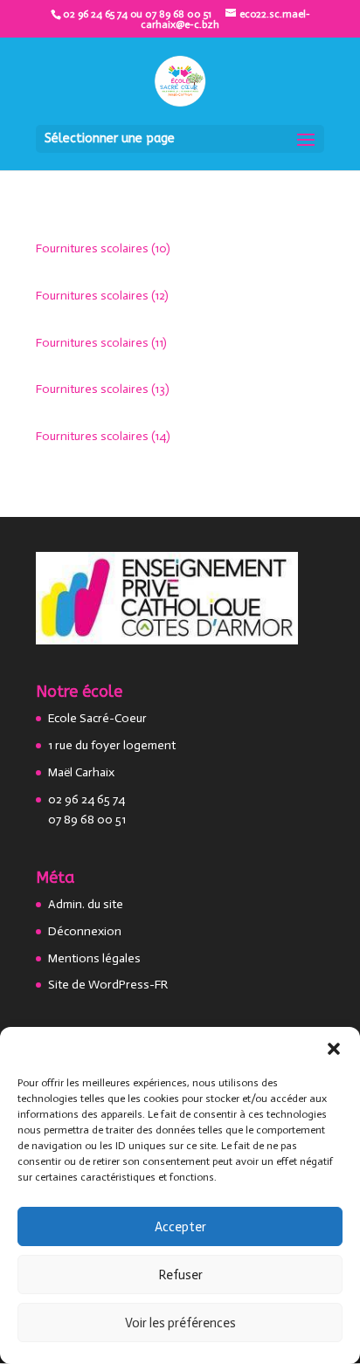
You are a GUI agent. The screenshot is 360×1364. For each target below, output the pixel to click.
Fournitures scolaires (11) (101, 342)
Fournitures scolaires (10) (103, 248)
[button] (334, 1048)
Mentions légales (94, 958)
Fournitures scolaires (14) (103, 436)
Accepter (180, 1227)
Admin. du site (85, 904)
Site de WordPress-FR (108, 984)
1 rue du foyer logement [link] (112, 745)
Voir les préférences (180, 1323)
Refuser (180, 1275)
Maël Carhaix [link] (81, 772)
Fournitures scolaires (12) (102, 295)
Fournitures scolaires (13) (103, 389)
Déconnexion (84, 931)
